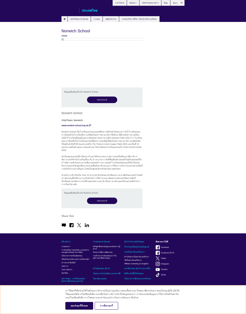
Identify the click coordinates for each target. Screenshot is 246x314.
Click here (101, 100)
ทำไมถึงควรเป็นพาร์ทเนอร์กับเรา (136, 257)
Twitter (163, 258)
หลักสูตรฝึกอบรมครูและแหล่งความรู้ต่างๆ (106, 248)
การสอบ (97, 19)
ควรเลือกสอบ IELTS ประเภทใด (137, 268)
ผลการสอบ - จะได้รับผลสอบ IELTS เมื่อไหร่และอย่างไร (73, 279)
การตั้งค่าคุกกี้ (106, 306)
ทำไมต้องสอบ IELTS (101, 268)
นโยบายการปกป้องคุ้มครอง (71, 256)
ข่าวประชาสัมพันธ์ (68, 263)
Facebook (165, 247)
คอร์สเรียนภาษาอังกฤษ (79, 19)
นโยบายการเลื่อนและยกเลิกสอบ (137, 278)
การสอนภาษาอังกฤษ (101, 242)
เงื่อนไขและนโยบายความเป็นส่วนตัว (75, 259)
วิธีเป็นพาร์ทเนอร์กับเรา (133, 260)
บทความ (64, 266)
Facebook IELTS (167, 253)
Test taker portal (99, 278)
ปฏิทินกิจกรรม (110, 19)
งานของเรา (65, 246)
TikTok (163, 275)
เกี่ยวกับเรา (66, 242)
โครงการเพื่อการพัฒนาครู (102, 252)
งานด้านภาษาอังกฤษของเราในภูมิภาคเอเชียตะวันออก (104, 257)
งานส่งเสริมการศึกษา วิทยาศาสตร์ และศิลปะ (139, 19)
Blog (166, 3)
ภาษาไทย (119, 3)
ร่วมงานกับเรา (66, 270)
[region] (123, 299)
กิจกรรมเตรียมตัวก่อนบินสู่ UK (136, 247)
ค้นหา (182, 3)
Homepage (64, 19)
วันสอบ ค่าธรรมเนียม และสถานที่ (106, 273)
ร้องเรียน (64, 273)
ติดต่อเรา (133, 3)
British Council (69, 10)
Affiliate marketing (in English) (136, 264)
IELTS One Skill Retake (134, 242)
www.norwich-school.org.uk (74, 125)
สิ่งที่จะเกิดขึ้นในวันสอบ (134, 273)
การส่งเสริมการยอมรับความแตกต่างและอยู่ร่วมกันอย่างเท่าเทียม (75, 251)
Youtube (164, 269)
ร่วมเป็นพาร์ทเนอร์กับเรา (134, 252)
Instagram (165, 264)
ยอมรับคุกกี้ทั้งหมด (79, 306)
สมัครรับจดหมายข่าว (150, 3)
